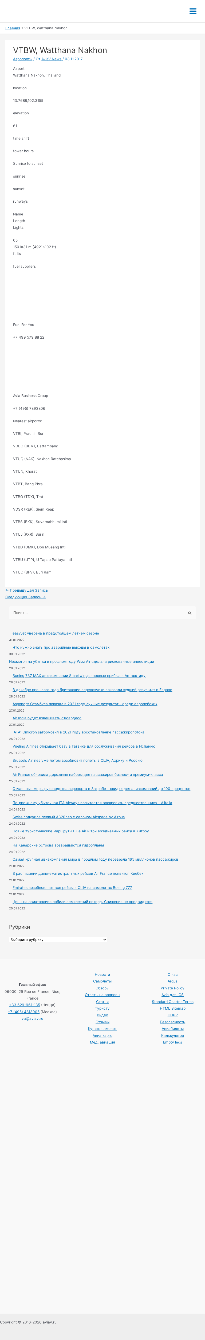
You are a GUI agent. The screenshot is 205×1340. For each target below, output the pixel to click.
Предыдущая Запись (26, 590)
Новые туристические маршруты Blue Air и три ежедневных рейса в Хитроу (81, 831)
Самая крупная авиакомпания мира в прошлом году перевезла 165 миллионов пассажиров (95, 859)
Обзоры (102, 988)
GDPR (173, 1015)
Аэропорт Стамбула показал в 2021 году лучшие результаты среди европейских (85, 704)
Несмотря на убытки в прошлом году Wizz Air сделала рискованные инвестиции (81, 661)
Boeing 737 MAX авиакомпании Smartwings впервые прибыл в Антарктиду (79, 675)
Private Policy (172, 988)
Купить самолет (102, 1028)
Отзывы (102, 1022)
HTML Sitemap (173, 1008)
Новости (102, 974)
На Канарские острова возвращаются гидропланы (58, 845)
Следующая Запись (25, 597)
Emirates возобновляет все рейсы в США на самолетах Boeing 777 (72, 887)
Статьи (102, 1002)
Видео (102, 1015)
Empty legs (172, 1042)
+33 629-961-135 (24, 1005)
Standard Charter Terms (173, 1002)
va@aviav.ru (32, 1018)
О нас (173, 974)
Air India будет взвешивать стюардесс (47, 718)
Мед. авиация (102, 1042)
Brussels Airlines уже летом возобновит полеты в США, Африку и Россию (78, 760)
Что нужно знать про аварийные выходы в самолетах (61, 647)
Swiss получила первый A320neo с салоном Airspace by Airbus (69, 817)
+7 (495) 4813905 (24, 1012)
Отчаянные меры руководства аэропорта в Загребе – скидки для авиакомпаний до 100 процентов (101, 789)
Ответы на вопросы (102, 995)
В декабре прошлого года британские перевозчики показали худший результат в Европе (92, 690)
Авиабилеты (173, 1028)
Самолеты (102, 981)
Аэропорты (22, 59)
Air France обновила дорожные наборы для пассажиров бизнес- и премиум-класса (88, 774)
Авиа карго (102, 1035)
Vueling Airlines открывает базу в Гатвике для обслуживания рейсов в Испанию (84, 746)
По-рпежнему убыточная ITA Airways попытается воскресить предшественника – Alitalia (92, 803)
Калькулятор (172, 1035)
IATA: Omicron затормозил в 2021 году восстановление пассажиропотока (78, 732)
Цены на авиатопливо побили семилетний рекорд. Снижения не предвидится (82, 902)
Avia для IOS (172, 995)
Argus (173, 981)
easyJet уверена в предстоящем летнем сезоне (56, 633)
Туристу (102, 1008)
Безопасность (172, 1022)
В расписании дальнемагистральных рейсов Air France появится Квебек (78, 873)
